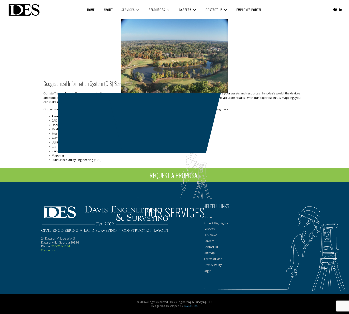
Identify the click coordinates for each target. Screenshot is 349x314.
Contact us (48, 250)
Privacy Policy (213, 265)
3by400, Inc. (191, 306)
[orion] (23, 9)
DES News (210, 235)
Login (207, 271)
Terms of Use (213, 259)
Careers (209, 241)
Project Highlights (216, 223)
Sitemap (209, 253)
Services (209, 229)
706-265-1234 (60, 246)
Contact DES (212, 247)
